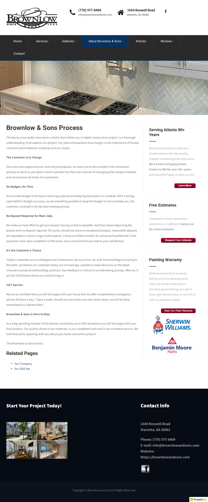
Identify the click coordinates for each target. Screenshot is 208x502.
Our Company (23, 364)
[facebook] (165, 11)
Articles (141, 41)
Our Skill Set (22, 369)
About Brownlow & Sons (105, 41)
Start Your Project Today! (34, 405)
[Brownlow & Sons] (31, 3)
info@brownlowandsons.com (176, 445)
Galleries (68, 41)
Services (42, 41)
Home (17, 41)
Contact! (19, 53)
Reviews (166, 41)
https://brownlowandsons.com (165, 457)
